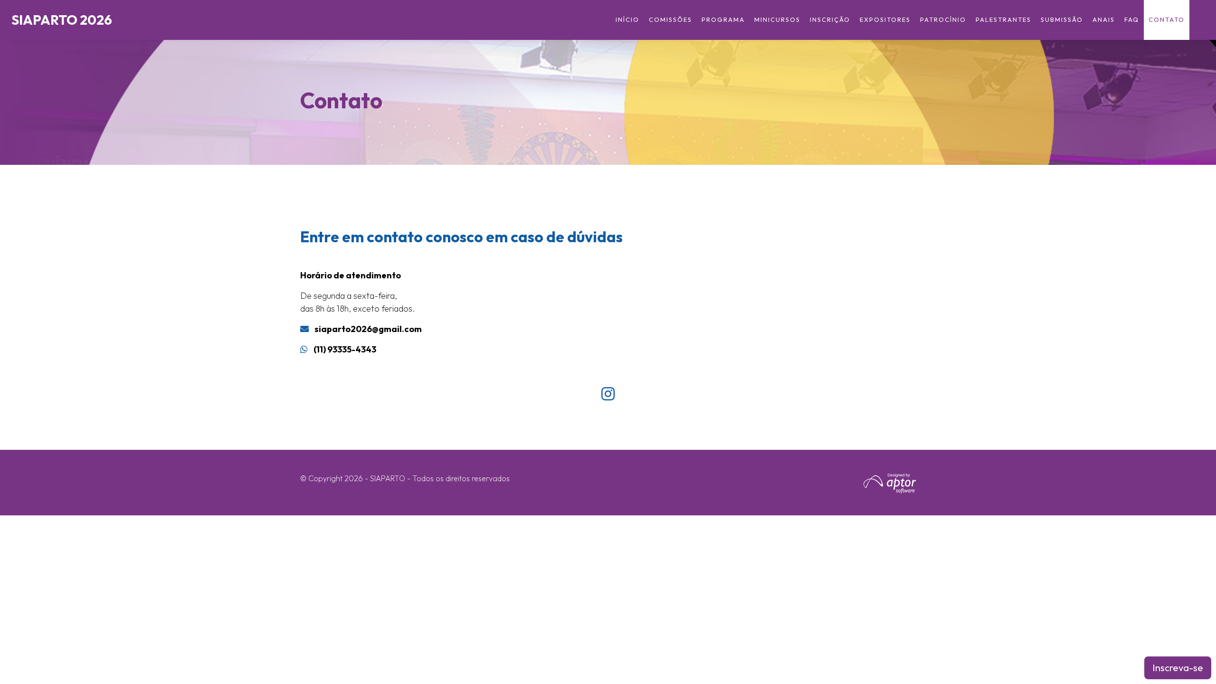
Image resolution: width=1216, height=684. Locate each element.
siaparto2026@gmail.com (368, 328)
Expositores (885, 19)
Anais (1103, 19)
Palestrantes (1003, 19)
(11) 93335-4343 (345, 349)
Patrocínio (943, 19)
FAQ (1131, 19)
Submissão (1062, 19)
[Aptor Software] (890, 483)
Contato (1167, 19)
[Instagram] (608, 394)
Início (627, 19)
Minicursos (777, 19)
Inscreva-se (1177, 668)
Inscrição (830, 19)
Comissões (670, 19)
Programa (723, 19)
